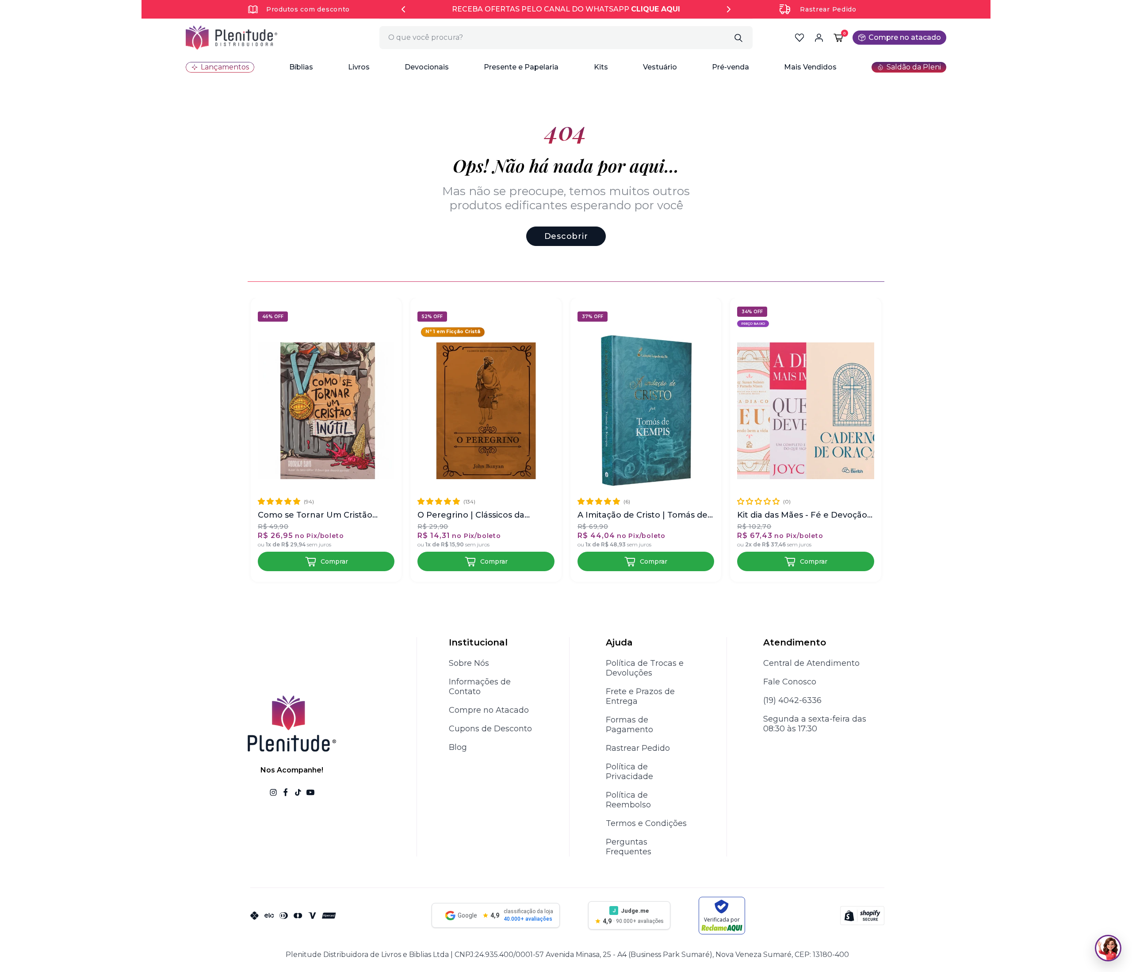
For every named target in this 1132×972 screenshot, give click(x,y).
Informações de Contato (480, 686)
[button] (301, 67)
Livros (359, 67)
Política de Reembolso (628, 800)
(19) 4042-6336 (792, 700)
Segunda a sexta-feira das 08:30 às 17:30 (814, 724)
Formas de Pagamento (629, 724)
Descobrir (566, 236)
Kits (601, 67)
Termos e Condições (646, 823)
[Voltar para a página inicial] (231, 38)
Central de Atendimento (811, 663)
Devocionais (427, 67)
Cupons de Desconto (490, 729)
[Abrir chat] (1108, 948)
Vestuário (660, 67)
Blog (458, 747)
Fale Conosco (789, 682)
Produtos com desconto (308, 9)
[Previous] (403, 9)
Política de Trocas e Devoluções (645, 668)
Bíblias (301, 67)
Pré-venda (730, 67)
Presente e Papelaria (521, 67)
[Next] (728, 9)
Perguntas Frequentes (628, 847)
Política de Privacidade (629, 771)
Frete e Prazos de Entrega (640, 696)
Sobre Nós (469, 663)
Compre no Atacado (489, 710)
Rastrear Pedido (828, 9)
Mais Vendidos (810, 67)
